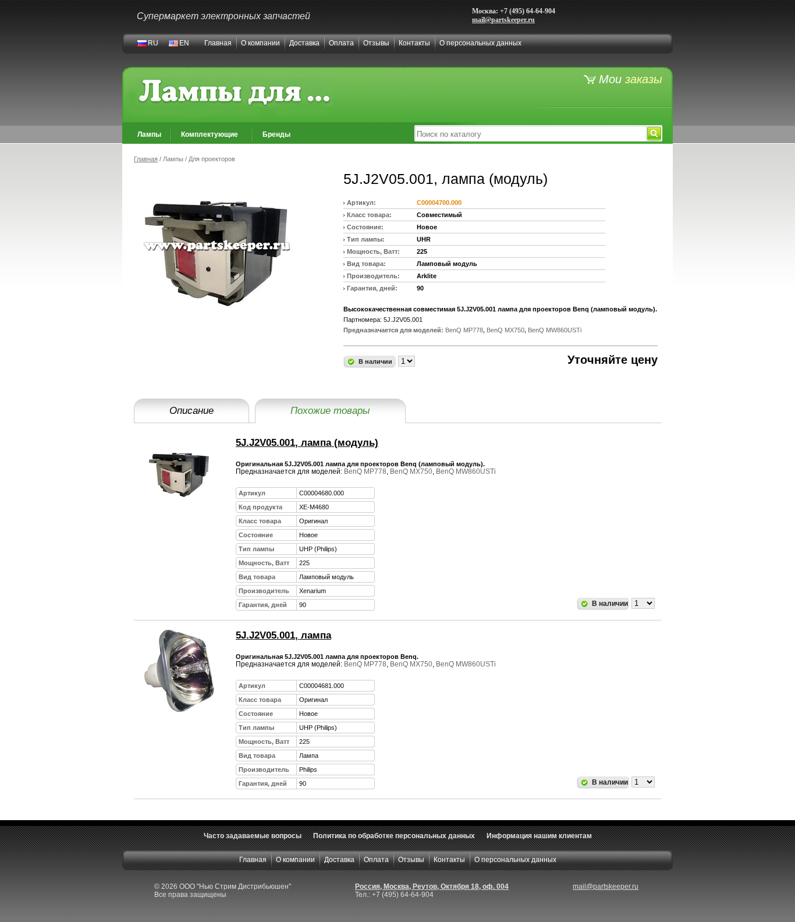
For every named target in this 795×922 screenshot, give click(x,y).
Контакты (414, 43)
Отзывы (376, 43)
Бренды (276, 134)
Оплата (341, 43)
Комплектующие (209, 134)
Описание (191, 410)
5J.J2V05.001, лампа (283, 635)
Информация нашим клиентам (539, 836)
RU (153, 43)
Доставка (304, 43)
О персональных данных (480, 43)
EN (184, 43)
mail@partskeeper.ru (503, 20)
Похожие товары (330, 410)
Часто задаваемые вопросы (252, 836)
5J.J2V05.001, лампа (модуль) (307, 442)
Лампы (149, 134)
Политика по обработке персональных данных (394, 836)
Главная (218, 43)
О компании (260, 43)
